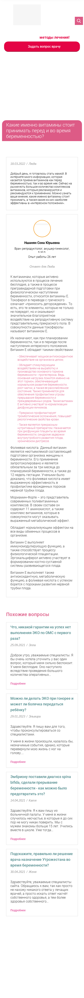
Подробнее (18, 683)
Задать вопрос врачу (44, 46)
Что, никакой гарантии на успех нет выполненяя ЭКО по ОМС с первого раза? (40, 633)
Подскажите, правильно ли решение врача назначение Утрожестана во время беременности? (41, 859)
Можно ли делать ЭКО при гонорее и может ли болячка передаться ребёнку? (41, 704)
